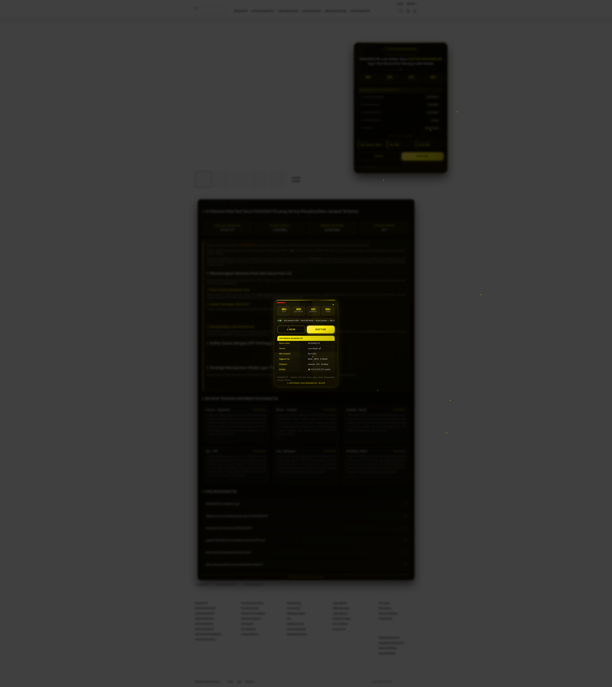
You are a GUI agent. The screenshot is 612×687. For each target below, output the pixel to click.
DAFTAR (321, 329)
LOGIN (291, 329)
